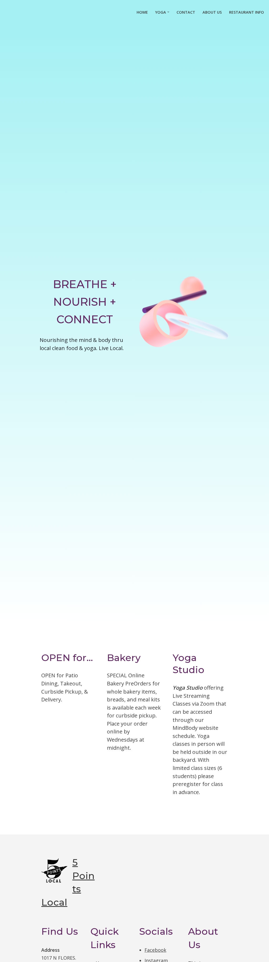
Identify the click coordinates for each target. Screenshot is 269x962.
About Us (212, 12)
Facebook (155, 950)
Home (142, 12)
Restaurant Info (246, 12)
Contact (186, 12)
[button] (168, 12)
